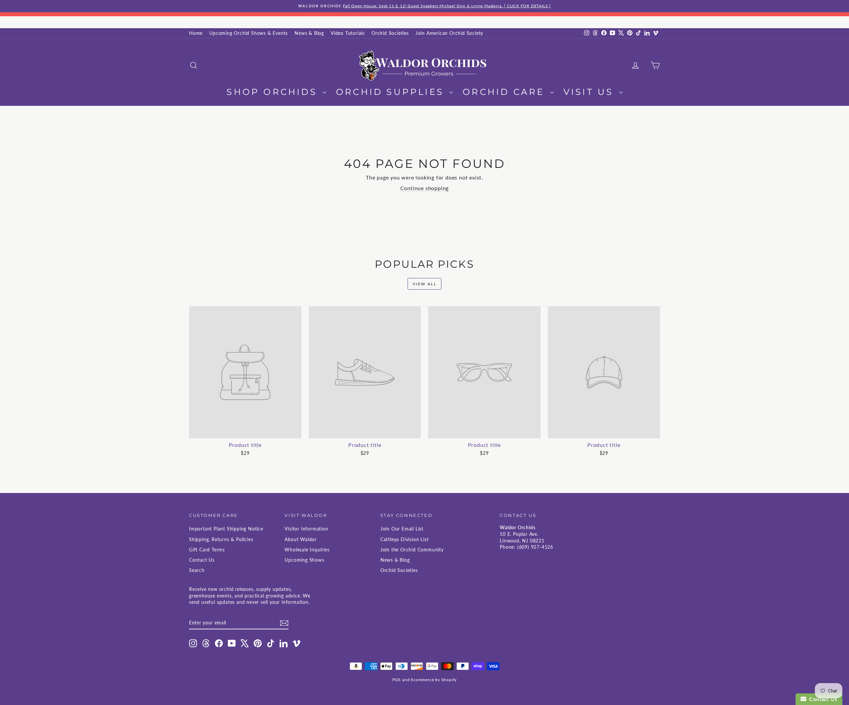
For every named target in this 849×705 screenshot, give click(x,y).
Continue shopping (424, 188)
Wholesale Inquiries (307, 549)
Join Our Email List (402, 528)
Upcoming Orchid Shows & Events (248, 33)
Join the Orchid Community (412, 549)
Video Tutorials (348, 33)
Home (196, 33)
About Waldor (301, 539)
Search (197, 570)
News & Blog (309, 33)
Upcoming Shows (304, 560)
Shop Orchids (274, 92)
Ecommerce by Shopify (434, 679)
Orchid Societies (390, 33)
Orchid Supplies (392, 92)
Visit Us (590, 92)
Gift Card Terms (207, 549)
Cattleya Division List (404, 539)
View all (424, 283)
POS (396, 679)
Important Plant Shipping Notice (226, 528)
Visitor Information (306, 528)
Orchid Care (505, 92)
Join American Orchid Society (449, 33)
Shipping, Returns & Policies (221, 539)
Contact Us (202, 560)
